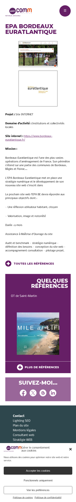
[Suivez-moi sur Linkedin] (52, 393)
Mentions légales (24, 430)
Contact (18, 416)
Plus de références (41, 367)
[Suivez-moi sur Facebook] (23, 393)
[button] (70, 449)
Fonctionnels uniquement (38, 480)
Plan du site (21, 425)
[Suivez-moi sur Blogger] (43, 393)
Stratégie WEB (22, 440)
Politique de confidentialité (48, 498)
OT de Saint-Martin (24, 296)
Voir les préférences (38, 490)
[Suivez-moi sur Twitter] (33, 393)
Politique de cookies (23, 498)
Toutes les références (33, 263)
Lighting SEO (21, 421)
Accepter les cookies (38, 470)
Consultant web (23, 435)
